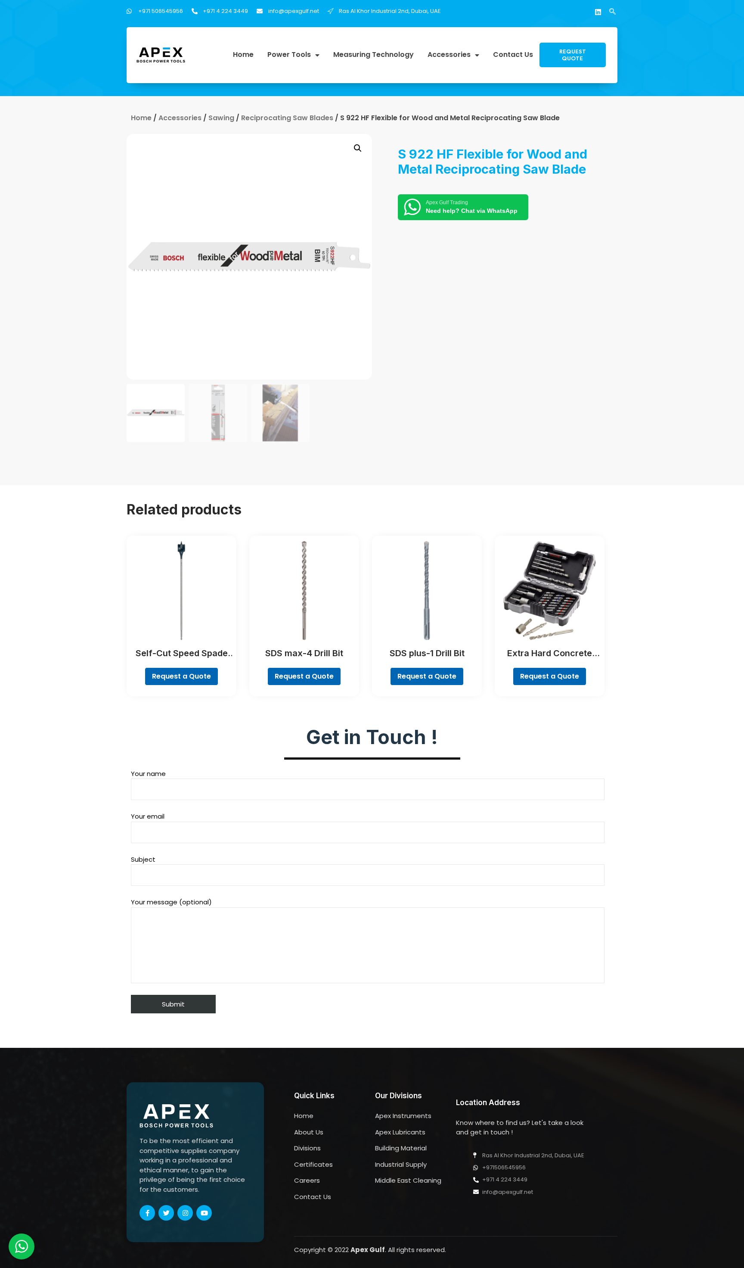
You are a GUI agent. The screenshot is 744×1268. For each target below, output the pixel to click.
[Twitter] (166, 1213)
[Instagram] (185, 1213)
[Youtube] (204, 1213)
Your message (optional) (171, 902)
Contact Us (513, 54)
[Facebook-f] (147, 1213)
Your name (148, 773)
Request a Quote (181, 676)
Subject (143, 859)
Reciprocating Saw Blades (287, 118)
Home (243, 54)
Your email (147, 816)
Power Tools (289, 54)
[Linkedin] (598, 12)
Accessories (449, 54)
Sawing (221, 118)
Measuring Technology (373, 54)
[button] (572, 55)
